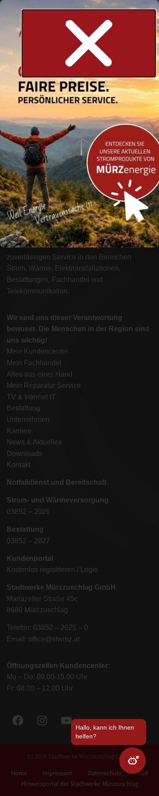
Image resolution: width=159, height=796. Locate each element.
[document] (79, 398)
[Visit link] (79, 119)
